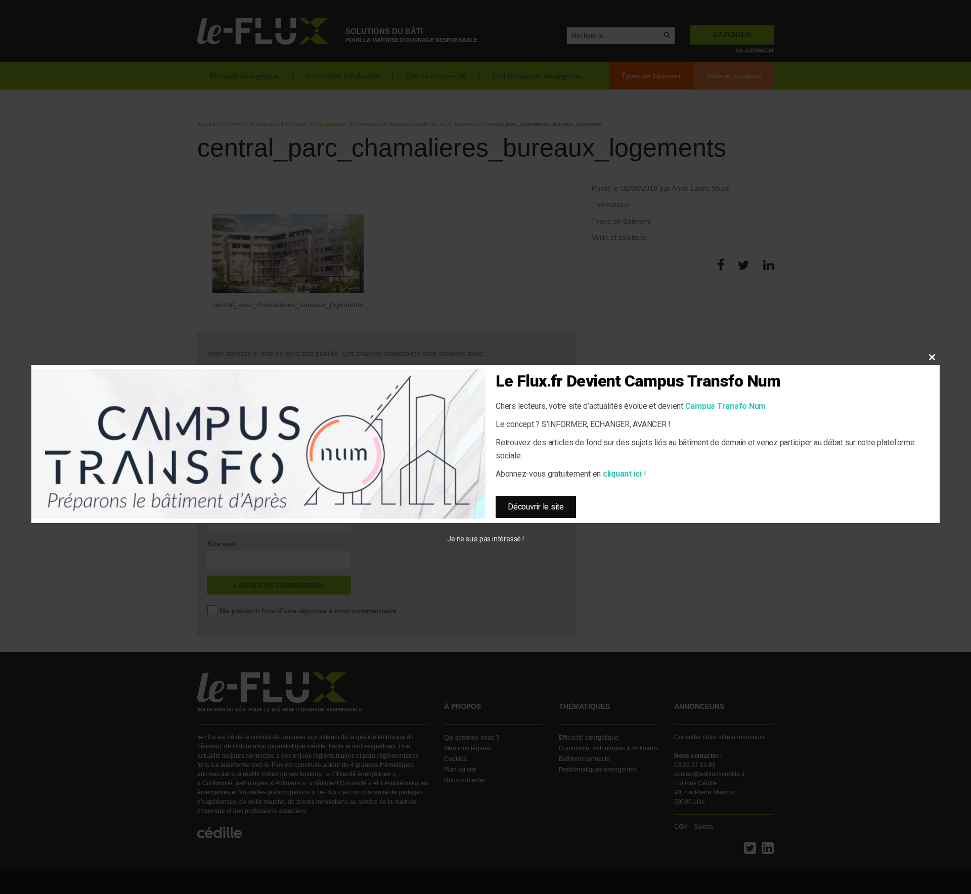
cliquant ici (622, 474)
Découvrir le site (536, 507)
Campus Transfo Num (725, 406)
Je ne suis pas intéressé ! (485, 539)
